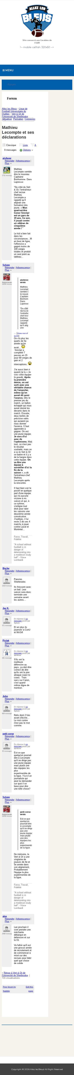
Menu (9, 70)
